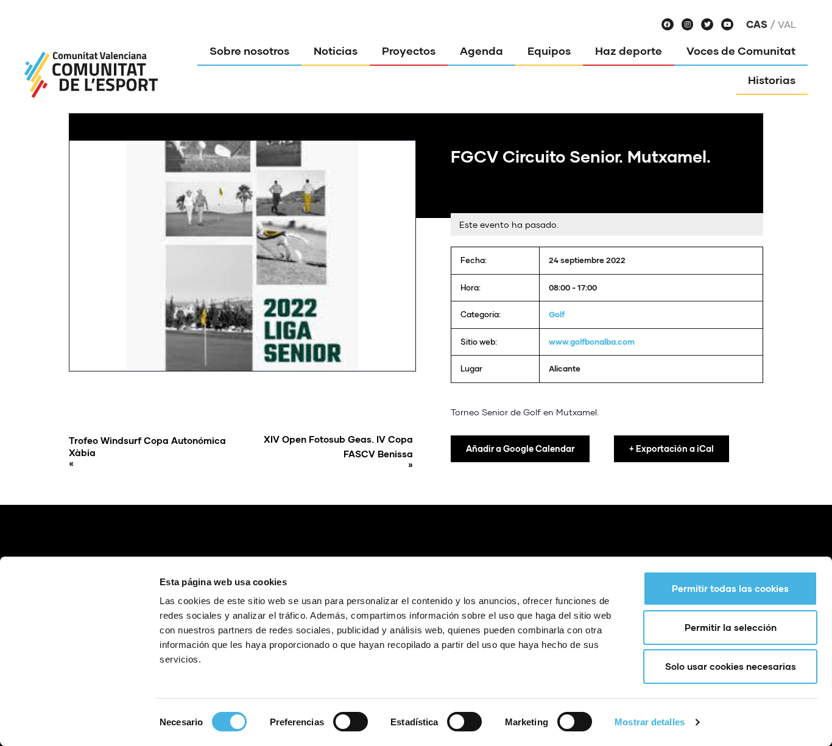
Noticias (336, 50)
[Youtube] (727, 24)
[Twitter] (707, 24)
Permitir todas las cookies (730, 588)
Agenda (481, 50)
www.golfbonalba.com (592, 342)
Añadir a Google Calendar (520, 448)
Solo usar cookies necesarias (730, 666)
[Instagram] (688, 24)
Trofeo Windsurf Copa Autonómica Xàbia (147, 452)
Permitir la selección (731, 627)
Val (787, 24)
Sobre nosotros (249, 50)
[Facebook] (667, 24)
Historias (771, 79)
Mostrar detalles (650, 722)
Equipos (549, 50)
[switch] (350, 721)
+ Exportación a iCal (671, 448)
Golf (557, 314)
